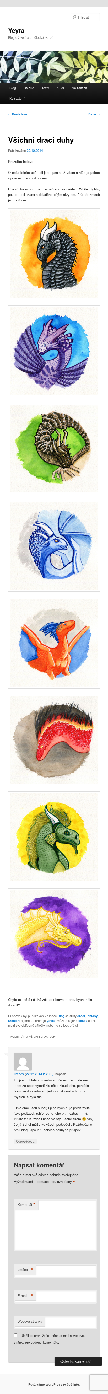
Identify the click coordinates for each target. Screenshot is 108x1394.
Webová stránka (30, 1321)
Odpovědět (25, 1141)
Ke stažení (16, 98)
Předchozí (17, 114)
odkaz (82, 1020)
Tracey (19, 1073)
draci (81, 1016)
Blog (12, 87)
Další (94, 114)
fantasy (92, 1016)
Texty (45, 87)
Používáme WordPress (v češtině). (54, 1384)
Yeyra (16, 30)
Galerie (29, 87)
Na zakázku (80, 87)
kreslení (14, 1020)
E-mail (25, 1295)
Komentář (27, 1204)
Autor (60, 87)
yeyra (51, 1020)
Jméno (25, 1270)
